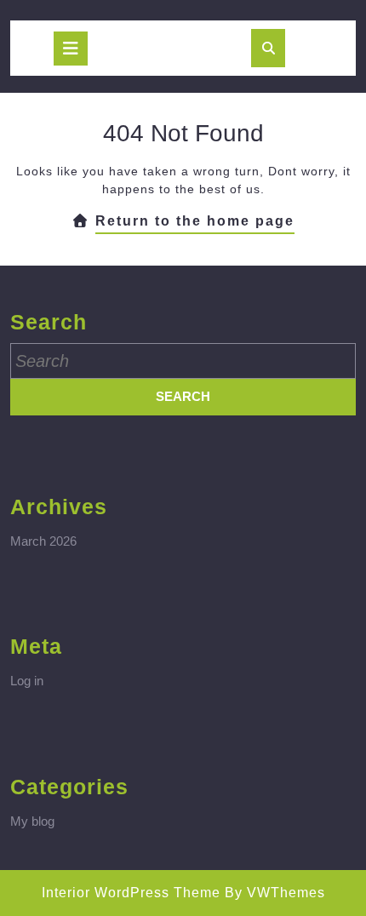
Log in (26, 680)
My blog (32, 821)
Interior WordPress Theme (131, 892)
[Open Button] (71, 48)
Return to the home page (195, 224)
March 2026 (43, 541)
